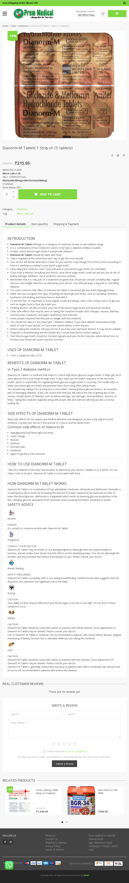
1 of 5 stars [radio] (54, 744)
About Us (51, 835)
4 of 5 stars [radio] (69, 744)
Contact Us (52, 839)
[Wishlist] (103, 13)
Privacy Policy (53, 846)
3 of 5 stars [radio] (64, 744)
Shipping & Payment (66, 224)
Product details (15, 224)
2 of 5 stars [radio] (59, 744)
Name (15, 714)
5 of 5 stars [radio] (75, 744)
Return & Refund (55, 849)
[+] (13, 191)
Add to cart (50, 194)
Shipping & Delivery (56, 842)
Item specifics (39, 224)
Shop (13, 26)
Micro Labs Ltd (25, 213)
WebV (86, 875)
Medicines (24, 26)
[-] (13, 196)
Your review (18, 722)
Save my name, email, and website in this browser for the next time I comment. (66, 756)
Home (5, 26)
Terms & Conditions (75, 751)
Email (72, 714)
